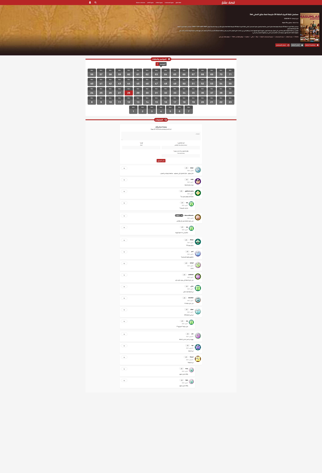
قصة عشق (178, 2)
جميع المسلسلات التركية (266, 37)
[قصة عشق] (228, 2)
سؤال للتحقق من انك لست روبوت (181, 151)
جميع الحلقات (159, 2)
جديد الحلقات (289, 37)
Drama (296, 37)
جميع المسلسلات (169, 2)
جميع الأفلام (150, 2)
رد (124, 168)
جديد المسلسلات (279, 37)
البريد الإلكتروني (180, 143)
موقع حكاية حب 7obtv (237, 37)
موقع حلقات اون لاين (224, 37)
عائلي (252, 37)
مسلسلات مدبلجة (140, 2)
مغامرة (247, 37)
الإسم (141, 143)
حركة (257, 37)
